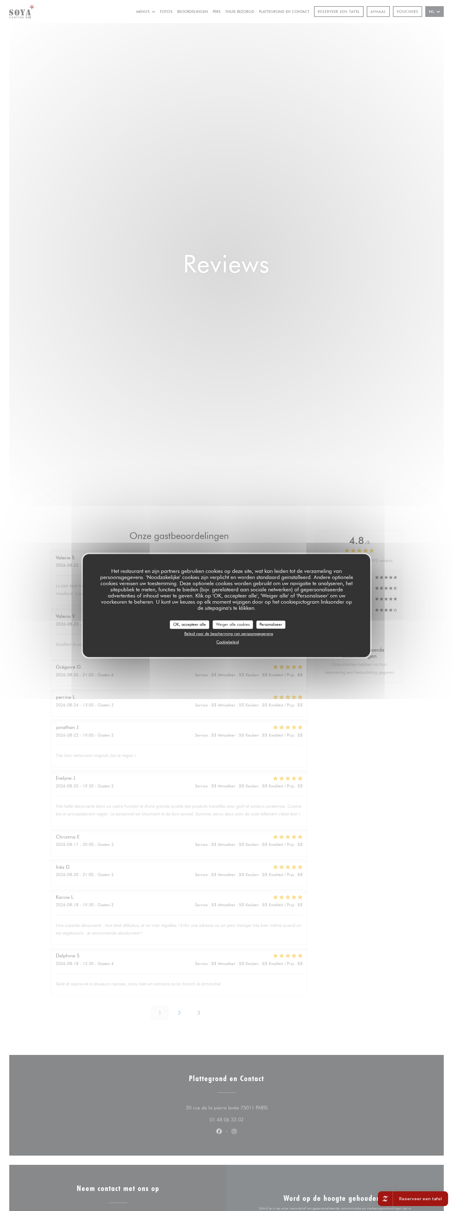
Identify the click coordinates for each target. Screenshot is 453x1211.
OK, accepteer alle (189, 624)
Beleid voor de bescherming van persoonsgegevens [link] (228, 633)
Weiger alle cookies (233, 624)
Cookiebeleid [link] (227, 641)
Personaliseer (270, 624)
